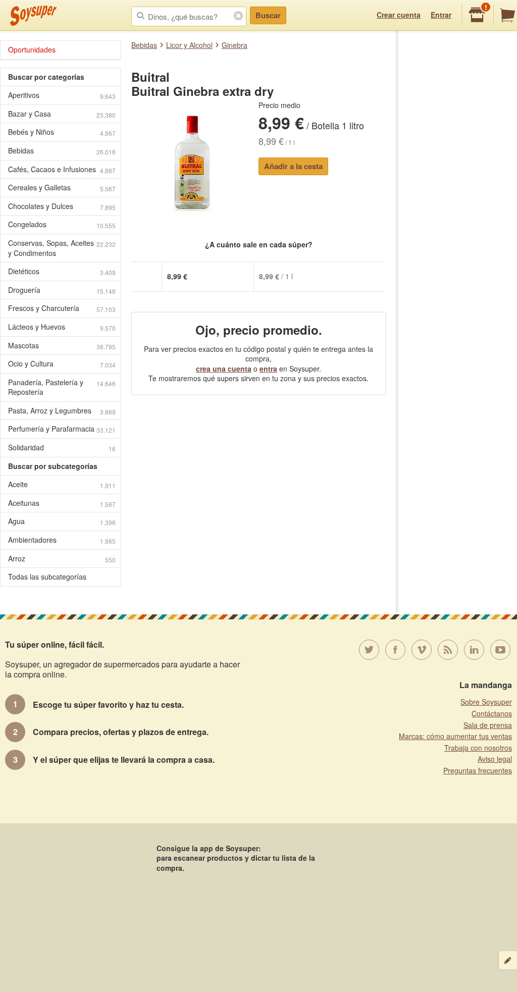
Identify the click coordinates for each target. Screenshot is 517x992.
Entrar (441, 15)
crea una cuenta (223, 368)
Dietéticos (62, 271)
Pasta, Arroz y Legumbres (62, 410)
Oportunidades (32, 49)
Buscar (268, 15)
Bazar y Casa (62, 114)
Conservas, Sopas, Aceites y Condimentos (62, 248)
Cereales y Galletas (62, 187)
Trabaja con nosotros (478, 748)
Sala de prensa (487, 725)
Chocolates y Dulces (62, 206)
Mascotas (62, 345)
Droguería (62, 290)
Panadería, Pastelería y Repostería (62, 387)
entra (268, 368)
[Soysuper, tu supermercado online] (33, 16)
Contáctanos (492, 713)
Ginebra (234, 45)
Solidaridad (62, 447)
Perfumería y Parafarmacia (62, 429)
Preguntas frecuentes (477, 770)
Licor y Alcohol (189, 45)
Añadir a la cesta (293, 166)
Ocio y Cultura (62, 363)
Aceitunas (62, 503)
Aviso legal (495, 759)
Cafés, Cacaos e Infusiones (62, 169)
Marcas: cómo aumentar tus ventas (455, 736)
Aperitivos (62, 95)
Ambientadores (62, 540)
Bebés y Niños (62, 132)
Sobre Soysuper (486, 702)
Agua (62, 521)
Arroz (62, 558)
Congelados (62, 224)
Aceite (62, 484)
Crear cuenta (399, 15)
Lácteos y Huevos (62, 327)
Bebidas (144, 45)
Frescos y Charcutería (62, 308)
